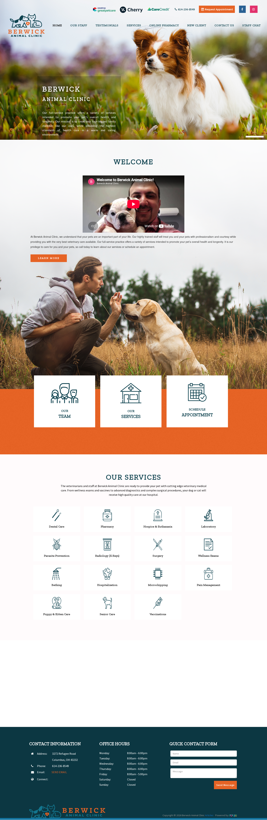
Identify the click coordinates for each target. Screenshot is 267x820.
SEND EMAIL (59, 772)
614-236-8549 (186, 9)
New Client (196, 25)
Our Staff (78, 25)
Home (57, 25)
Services (134, 25)
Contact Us (224, 25)
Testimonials (107, 25)
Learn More (48, 258)
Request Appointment (219, 9)
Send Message (225, 785)
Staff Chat (251, 25)
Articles (209, 815)
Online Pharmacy (164, 25)
